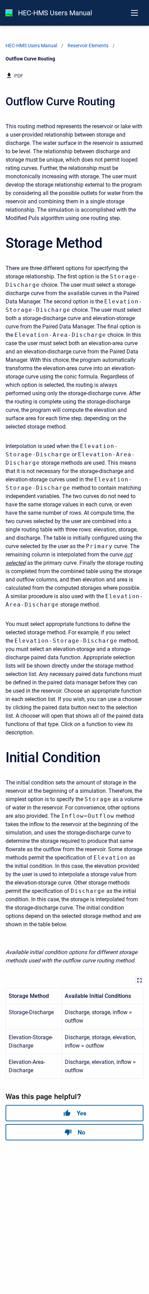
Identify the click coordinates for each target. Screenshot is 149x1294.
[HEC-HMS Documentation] (9, 12)
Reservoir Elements (88, 45)
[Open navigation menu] (134, 13)
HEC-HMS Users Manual (55, 13)
